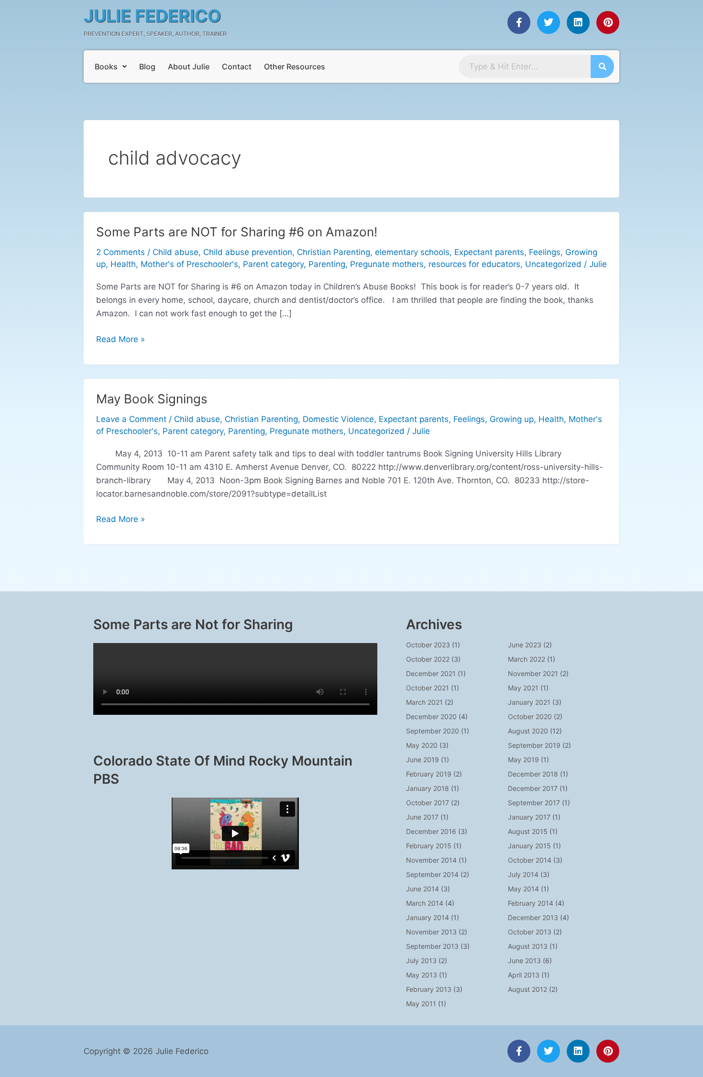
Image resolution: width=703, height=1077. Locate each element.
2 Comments (120, 252)
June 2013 (524, 960)
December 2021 (431, 673)
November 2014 (431, 860)
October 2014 (529, 860)
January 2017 (529, 817)
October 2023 (428, 645)
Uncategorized (553, 264)
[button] (110, 66)
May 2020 (422, 745)
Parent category (273, 264)
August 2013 (528, 946)
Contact (237, 66)
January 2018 (427, 788)
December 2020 (431, 716)
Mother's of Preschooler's (189, 264)
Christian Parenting (333, 252)
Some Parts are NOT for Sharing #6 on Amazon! (236, 231)
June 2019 (422, 759)
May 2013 (421, 975)
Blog (147, 66)
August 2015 (528, 831)
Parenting (326, 264)
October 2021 (427, 688)
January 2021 (529, 702)
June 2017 (422, 817)
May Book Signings (152, 398)
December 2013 (533, 917)
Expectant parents (489, 252)
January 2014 (427, 917)
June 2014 (422, 889)
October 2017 (427, 803)
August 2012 (527, 989)
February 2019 (428, 774)
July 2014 (523, 874)
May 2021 (523, 688)
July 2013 (421, 960)
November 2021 (533, 673)
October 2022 (428, 659)
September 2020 (432, 731)
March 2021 (424, 702)
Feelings (544, 252)
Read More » (120, 338)
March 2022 (526, 659)
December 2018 (533, 774)
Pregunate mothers (387, 264)
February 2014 (530, 903)
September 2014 (432, 874)
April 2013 (523, 975)
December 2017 (533, 788)
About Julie (188, 66)
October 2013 (529, 932)
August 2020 (528, 731)
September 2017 (534, 803)
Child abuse (175, 252)
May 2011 (421, 1003)
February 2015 (428, 846)
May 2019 (523, 759)
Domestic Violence (338, 419)
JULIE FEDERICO (152, 15)
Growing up (512, 419)
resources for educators (474, 264)
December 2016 (431, 831)
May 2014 (523, 889)
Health (123, 264)
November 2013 (431, 932)
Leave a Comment (131, 419)
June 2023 (524, 645)
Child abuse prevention (247, 252)
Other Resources (294, 66)
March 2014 (424, 903)
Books (106, 66)
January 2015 (529, 846)
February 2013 (428, 989)
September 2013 (432, 946)
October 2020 (530, 716)
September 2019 (534, 745)
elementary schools (412, 252)
